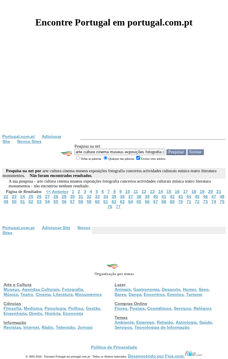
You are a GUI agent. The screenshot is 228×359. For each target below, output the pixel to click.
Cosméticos (159, 308)
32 (89, 196)
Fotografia (72, 289)
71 (188, 201)
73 (205, 201)
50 (14, 201)
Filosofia (12, 308)
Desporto (171, 289)
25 (30, 196)
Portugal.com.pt (18, 136)
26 (39, 196)
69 (172, 201)
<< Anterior (57, 191)
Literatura (63, 294)
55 (55, 201)
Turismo (194, 294)
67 (155, 201)
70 (180, 201)
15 (169, 191)
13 (152, 191)
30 (72, 196)
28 (55, 196)
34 (105, 196)
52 (30, 201)
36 (122, 196)
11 (136, 191)
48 (222, 196)
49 (6, 201)
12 (144, 191)
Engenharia (15, 313)
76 (109, 206)
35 (114, 196)
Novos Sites (29, 141)
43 (180, 196)
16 (177, 191)
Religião (165, 322)
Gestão (93, 308)
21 (218, 191)
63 (122, 201)
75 (222, 201)
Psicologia (55, 308)
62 (114, 201)
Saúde (205, 322)
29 (64, 196)
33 (97, 196)
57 (72, 201)
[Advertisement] (114, 89)
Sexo (204, 289)
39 (147, 196)
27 (47, 196)
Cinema (43, 294)
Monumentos (88, 294)
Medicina (33, 308)
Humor (189, 289)
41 (164, 196)
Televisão (65, 327)
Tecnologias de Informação (162, 327)
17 (185, 191)
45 (197, 196)
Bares (120, 294)
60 (97, 201)
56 (64, 201)
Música (11, 294)
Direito (35, 313)
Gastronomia (146, 289)
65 (139, 201)
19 (202, 191)
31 (80, 196)
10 (127, 191)
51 (22, 201)
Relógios (203, 308)
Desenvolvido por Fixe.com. (156, 356)
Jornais (85, 327)
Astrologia (186, 322)
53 (39, 201)
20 (210, 191)
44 (188, 196)
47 (213, 196)
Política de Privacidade (114, 347)
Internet (31, 327)
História (53, 313)
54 (47, 201)
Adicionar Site (56, 227)
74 (213, 201)
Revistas (12, 327)
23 (14, 196)
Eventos (175, 294)
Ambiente (124, 322)
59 (89, 201)
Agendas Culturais (41, 289)
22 (6, 196)
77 (118, 206)
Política (75, 308)
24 (22, 196)
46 (205, 196)
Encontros (154, 294)
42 (172, 196)
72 (197, 201)
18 (193, 191)
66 (147, 201)
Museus (12, 289)
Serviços (182, 308)
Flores (121, 308)
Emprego (145, 322)
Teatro (26, 294)
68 (164, 201)
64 (130, 201)
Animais (123, 289)
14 (160, 191)
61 (105, 201)
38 (139, 196)
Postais (137, 308)
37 (130, 196)
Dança (135, 294)
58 (80, 201)
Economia (73, 313)
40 (155, 196)
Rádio (47, 327)
